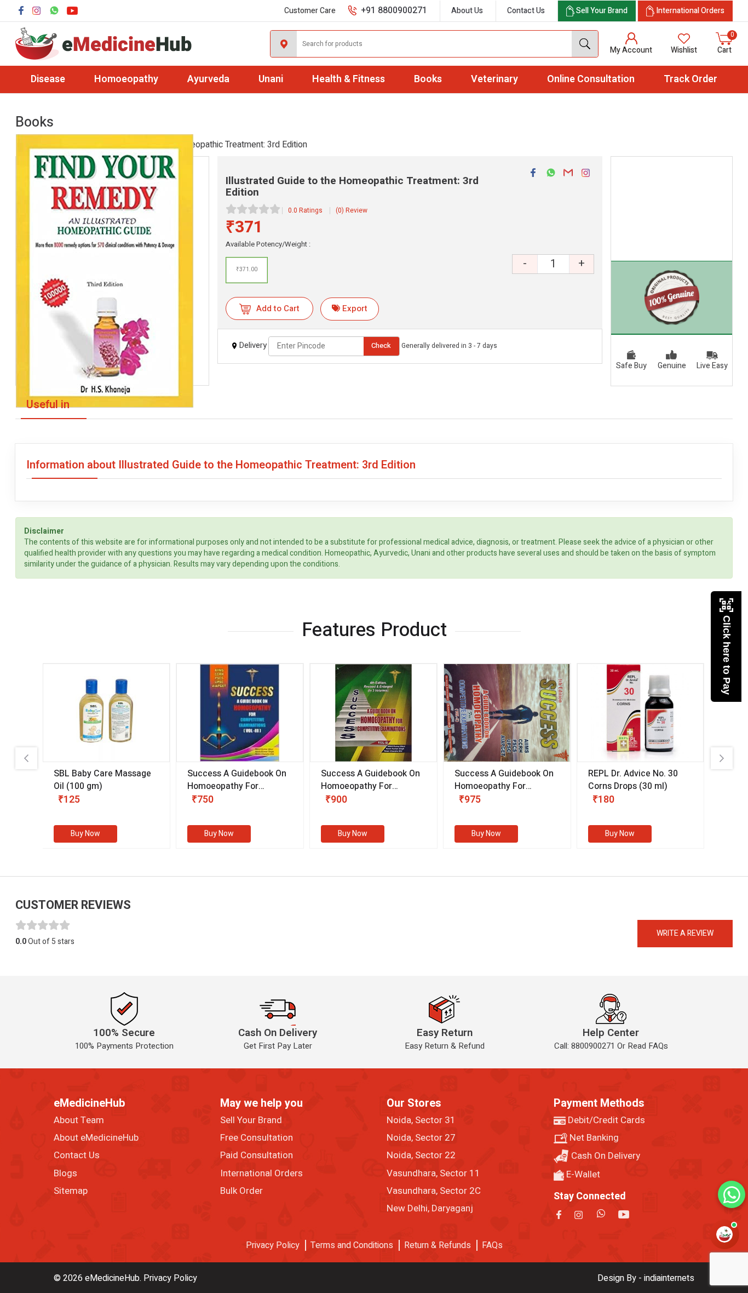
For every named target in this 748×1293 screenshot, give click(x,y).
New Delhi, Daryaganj (430, 1208)
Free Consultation (256, 1138)
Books (428, 79)
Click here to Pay (726, 655)
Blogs (65, 1173)
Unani (270, 79)
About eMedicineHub (96, 1138)
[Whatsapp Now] (731, 1194)
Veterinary (494, 79)
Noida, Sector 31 (421, 1120)
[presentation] (26, 758)
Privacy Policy (273, 1245)
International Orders (261, 1173)
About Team (79, 1120)
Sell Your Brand (251, 1120)
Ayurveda (208, 79)
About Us (467, 10)
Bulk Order (241, 1191)
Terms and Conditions (351, 1245)
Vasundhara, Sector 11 (433, 1173)
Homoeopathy (126, 79)
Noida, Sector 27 (421, 1138)
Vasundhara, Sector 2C (434, 1191)
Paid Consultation (256, 1155)
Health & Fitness (348, 79)
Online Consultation (591, 79)
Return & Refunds (437, 1245)
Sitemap (71, 1191)
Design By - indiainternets (645, 1278)
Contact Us (526, 10)
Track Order (690, 79)
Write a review (685, 933)
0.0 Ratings (305, 210)
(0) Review (351, 210)
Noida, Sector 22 (421, 1155)
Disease (48, 79)
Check (381, 345)
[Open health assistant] (724, 1234)
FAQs (492, 1245)
